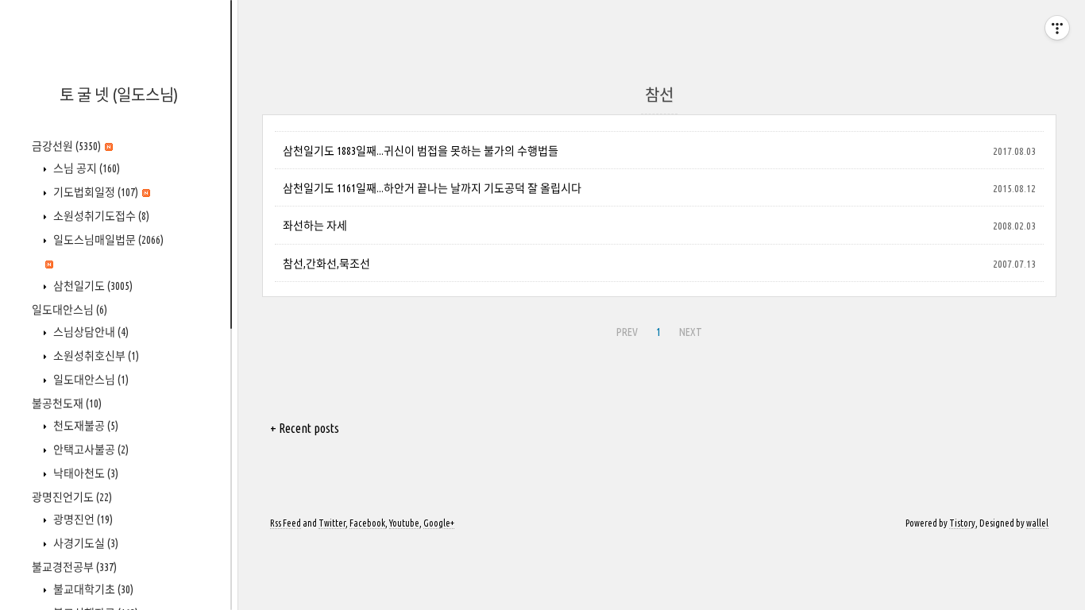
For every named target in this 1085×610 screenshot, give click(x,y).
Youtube (404, 523)
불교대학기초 (92, 589)
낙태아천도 (84, 473)
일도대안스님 (69, 309)
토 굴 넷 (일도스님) (119, 95)
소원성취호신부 (95, 355)
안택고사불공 (90, 449)
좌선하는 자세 (315, 225)
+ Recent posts (304, 428)
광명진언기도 (72, 497)
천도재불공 (84, 425)
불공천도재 (67, 403)
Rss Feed (285, 523)
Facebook (367, 523)
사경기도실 (84, 543)
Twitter (332, 523)
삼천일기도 (92, 286)
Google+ (438, 523)
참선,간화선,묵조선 (326, 263)
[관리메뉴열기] (1057, 28)
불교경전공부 (74, 567)
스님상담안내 (90, 332)
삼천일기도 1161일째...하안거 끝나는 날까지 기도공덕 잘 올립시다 (432, 188)
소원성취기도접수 (100, 216)
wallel (1037, 523)
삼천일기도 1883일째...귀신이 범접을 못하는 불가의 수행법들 (420, 151)
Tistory (962, 523)
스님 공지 (85, 168)
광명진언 (82, 519)
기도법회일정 (94, 192)
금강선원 (66, 146)
